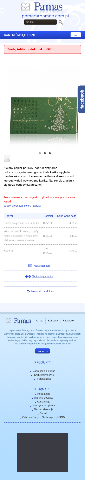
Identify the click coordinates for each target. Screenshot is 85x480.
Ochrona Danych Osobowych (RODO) (43, 417)
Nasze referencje (43, 409)
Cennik (44, 413)
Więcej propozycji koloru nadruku (22, 205)
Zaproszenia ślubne (44, 371)
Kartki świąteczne (44, 375)
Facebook (68, 320)
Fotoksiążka (44, 378)
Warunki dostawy (43, 397)
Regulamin (43, 393)
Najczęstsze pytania (43, 405)
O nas (39, 320)
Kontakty (53, 320)
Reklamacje (43, 401)
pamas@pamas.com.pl (45, 15)
